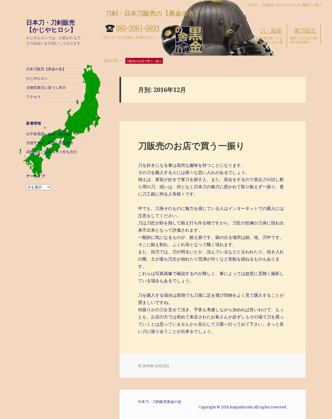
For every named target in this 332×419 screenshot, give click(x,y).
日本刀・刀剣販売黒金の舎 (159, 401)
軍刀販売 (305, 31)
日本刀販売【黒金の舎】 (46, 69)
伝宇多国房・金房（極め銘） (49, 134)
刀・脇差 (271, 31)
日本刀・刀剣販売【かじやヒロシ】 (51, 26)
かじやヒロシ (37, 78)
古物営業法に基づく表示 (46, 87)
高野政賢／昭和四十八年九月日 (51, 152)
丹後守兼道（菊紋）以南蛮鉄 (49, 143)
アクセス (33, 97)
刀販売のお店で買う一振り (191, 145)
